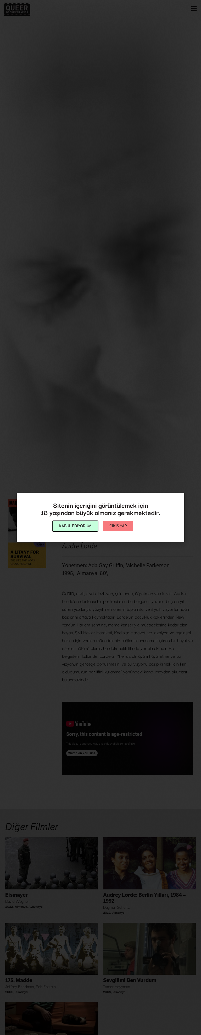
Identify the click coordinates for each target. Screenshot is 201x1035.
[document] (100, 517)
